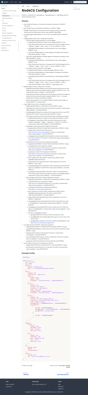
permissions (63, 161)
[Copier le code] (68, 260)
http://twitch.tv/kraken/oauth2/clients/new (39, 148)
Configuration (5, 15)
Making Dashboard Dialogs (9, 35)
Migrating (4, 48)
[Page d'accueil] (23, 6)
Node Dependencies (7, 18)
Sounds (4, 30)
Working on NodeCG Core (9, 40)
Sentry (38, 243)
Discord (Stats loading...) (38, 384)
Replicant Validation (7, 33)
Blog (20, 2)
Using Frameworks (6, 45)
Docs (16, 2)
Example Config (76, 9)
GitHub (66, 2)
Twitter (60, 389)
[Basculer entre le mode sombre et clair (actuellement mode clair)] (71, 2)
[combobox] (80, 2)
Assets (4, 28)
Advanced (3, 43)
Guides (3, 8)
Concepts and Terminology (9, 11)
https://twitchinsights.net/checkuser (37, 173)
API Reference (5, 50)
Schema (75, 7)
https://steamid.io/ (36, 138)
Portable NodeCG (6, 38)
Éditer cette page (27, 365)
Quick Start (4, 6)
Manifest (4, 13)
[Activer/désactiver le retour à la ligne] (66, 260)
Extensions (5, 23)
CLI (3, 20)
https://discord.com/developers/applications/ (40, 183)
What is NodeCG (10, 384)
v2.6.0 (11, 2)
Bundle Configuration (7, 25)
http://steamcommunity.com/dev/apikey (38, 132)
